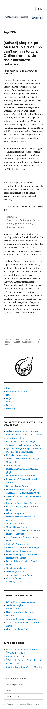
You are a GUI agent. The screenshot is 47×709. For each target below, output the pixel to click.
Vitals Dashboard (14, 578)
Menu (39, 9)
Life (8, 395)
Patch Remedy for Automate (19, 551)
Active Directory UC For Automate (22, 431)
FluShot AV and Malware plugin (21, 489)
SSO (34, 342)
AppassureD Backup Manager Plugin (23, 445)
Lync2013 (36, 339)
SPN (30, 342)
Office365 (24, 342)
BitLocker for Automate (17, 455)
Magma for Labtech (15, 523)
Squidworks (8, 704)
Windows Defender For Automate (22, 619)
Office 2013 (15, 342)
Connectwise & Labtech (15, 678)
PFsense (10, 615)
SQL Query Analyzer (15, 568)
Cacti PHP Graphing (15, 605)
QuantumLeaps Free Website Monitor (24, 667)
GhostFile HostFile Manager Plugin (23, 493)
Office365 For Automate (17, 544)
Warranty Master (14, 582)
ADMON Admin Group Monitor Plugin (24, 434)
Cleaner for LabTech (15, 465)
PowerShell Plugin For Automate (21, 554)
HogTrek (20, 653)
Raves (9, 405)
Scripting (10, 408)
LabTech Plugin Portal (16, 513)
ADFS (25, 339)
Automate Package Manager (19, 452)
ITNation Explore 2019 (17, 391)
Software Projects (12, 696)
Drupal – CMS (12, 609)
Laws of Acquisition (15, 656)
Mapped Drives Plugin (16, 527)
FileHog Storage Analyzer (18, 486)
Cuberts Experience (13, 684)
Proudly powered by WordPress (27, 704)
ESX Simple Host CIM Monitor (20, 475)
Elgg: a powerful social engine (20, 612)
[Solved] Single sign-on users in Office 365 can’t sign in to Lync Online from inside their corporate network (23, 53)
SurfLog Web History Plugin (19, 575)
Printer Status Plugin (16, 558)
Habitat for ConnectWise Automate (23, 503)
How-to (18, 339)
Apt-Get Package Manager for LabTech (24, 448)
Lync (30, 339)
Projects (10, 398)
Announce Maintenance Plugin (21, 441)
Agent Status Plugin (15, 438)
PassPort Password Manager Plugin (23, 547)
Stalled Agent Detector (17, 571)
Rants (9, 401)
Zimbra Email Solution (16, 629)
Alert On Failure (31, 649)
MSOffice (7, 342)
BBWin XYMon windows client (20, 602)
